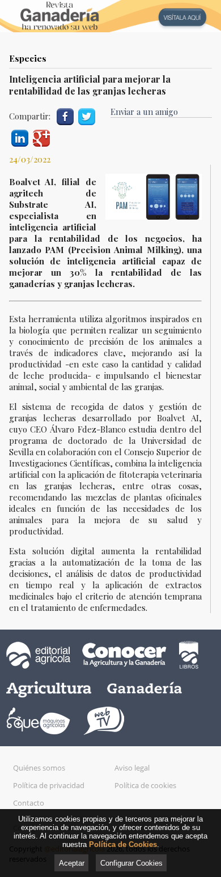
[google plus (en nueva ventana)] (41, 137)
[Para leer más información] (110, 16)
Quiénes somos (39, 768)
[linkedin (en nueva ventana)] (19, 137)
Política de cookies (145, 785)
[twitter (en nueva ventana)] (86, 115)
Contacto (28, 803)
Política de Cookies (123, 844)
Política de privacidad (48, 785)
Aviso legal (132, 768)
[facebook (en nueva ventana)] (65, 115)
